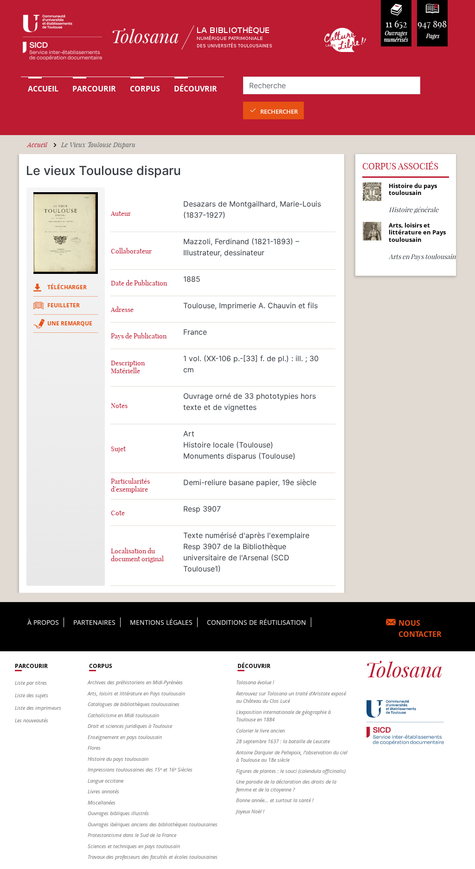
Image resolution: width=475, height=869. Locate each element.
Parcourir (94, 89)
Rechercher (279, 111)
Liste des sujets (31, 695)
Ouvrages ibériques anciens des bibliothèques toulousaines (153, 824)
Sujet (118, 449)
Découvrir (195, 89)
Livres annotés (103, 791)
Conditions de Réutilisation (256, 622)
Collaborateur (131, 251)
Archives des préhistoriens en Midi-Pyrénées (135, 682)
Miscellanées (102, 802)
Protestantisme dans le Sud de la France (132, 834)
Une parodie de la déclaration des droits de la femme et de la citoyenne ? (286, 785)
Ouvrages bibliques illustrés (118, 813)
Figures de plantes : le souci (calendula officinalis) (291, 770)
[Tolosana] (162, 39)
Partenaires (94, 622)
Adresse (122, 310)
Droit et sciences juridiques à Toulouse (130, 725)
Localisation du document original (137, 555)
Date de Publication (139, 283)
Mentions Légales (161, 622)
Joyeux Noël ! (250, 811)
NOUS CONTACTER (420, 628)
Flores (94, 747)
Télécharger (67, 287)
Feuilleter (63, 305)
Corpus (145, 89)
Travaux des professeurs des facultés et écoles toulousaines (153, 856)
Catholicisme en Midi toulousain (123, 715)
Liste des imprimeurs (38, 707)
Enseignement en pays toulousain (125, 736)
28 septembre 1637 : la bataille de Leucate (283, 741)
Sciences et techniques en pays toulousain (134, 846)
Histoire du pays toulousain (118, 758)
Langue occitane (105, 780)
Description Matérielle (128, 367)
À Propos (43, 622)
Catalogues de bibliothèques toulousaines (134, 703)
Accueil (43, 89)
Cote (118, 513)
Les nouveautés (31, 720)
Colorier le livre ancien (260, 730)
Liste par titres (31, 682)
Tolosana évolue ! (255, 682)
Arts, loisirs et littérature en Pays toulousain (136, 693)
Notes (119, 406)
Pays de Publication (139, 336)
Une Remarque (69, 323)
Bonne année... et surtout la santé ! (275, 800)
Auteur (121, 214)
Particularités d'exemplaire (130, 485)
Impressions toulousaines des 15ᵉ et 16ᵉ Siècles (140, 769)
